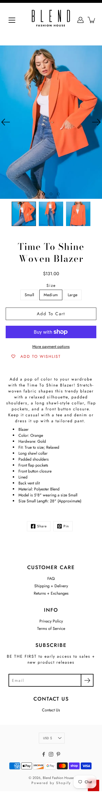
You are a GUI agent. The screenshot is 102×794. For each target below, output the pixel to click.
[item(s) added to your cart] (91, 19)
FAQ (51, 578)
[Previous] (5, 122)
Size (51, 285)
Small (29, 295)
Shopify (63, 782)
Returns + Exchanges (51, 593)
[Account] (80, 19)
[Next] (96, 122)
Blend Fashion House (58, 777)
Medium (51, 295)
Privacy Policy (51, 621)
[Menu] (12, 20)
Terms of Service (51, 628)
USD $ (47, 738)
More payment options (51, 346)
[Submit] (87, 680)
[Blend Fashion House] (51, 20)
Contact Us (51, 710)
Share (42, 526)
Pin (66, 526)
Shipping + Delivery (51, 586)
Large (73, 295)
